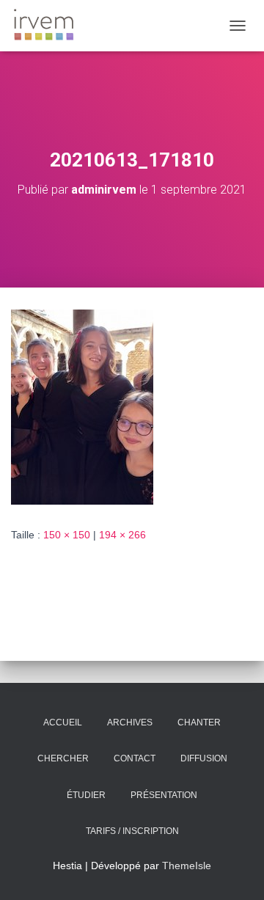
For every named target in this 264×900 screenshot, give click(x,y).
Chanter (199, 722)
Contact (134, 758)
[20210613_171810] (82, 406)
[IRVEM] (49, 25)
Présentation (164, 795)
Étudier (86, 795)
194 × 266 (122, 535)
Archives (130, 722)
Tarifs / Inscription (132, 831)
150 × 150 (66, 535)
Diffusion (203, 758)
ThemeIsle (186, 865)
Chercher (63, 758)
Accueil (62, 722)
